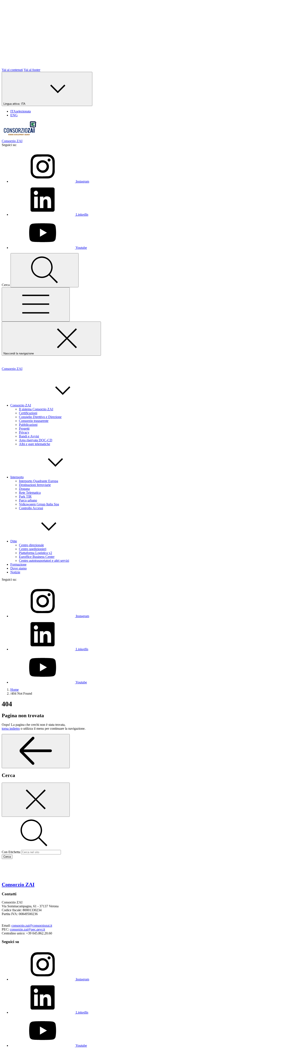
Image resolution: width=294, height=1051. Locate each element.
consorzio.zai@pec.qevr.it (27, 929)
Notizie (15, 572)
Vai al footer (32, 70)
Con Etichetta (11, 852)
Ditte (13, 541)
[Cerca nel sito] (45, 270)
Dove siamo (18, 568)
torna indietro (11, 728)
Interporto (17, 477)
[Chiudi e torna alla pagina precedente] (36, 800)
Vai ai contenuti (12, 70)
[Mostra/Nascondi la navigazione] (36, 304)
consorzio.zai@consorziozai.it (31, 925)
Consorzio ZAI (20, 405)
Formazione (18, 564)
